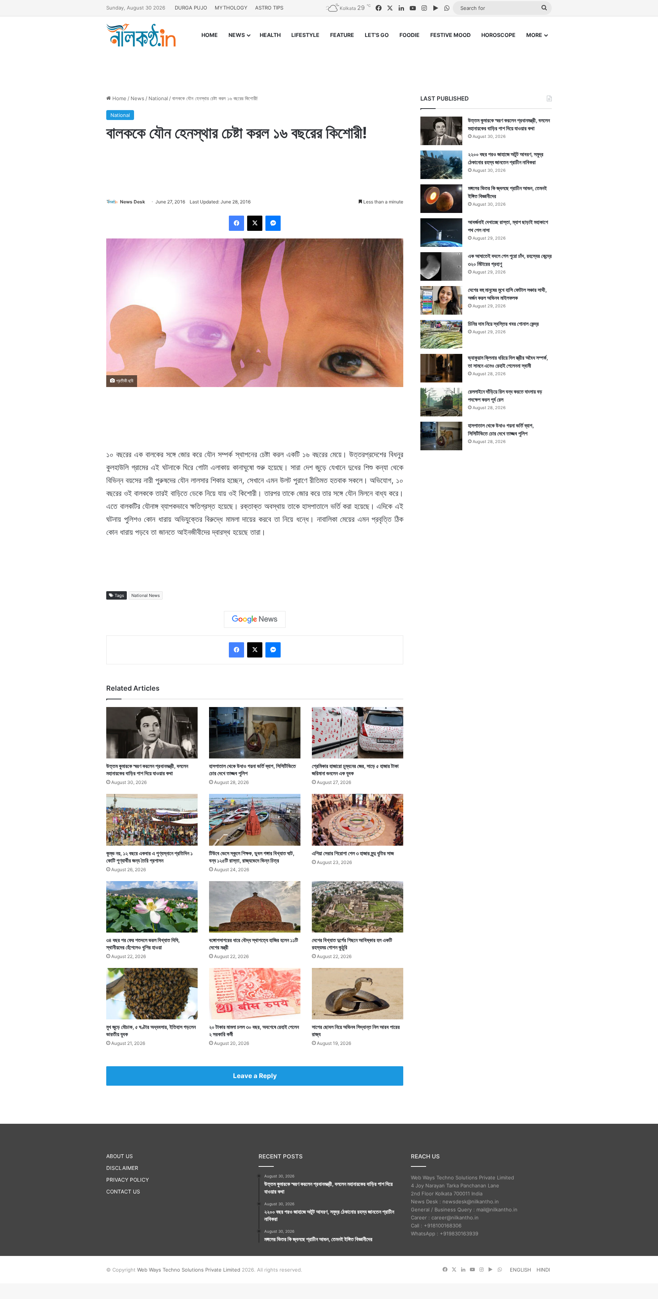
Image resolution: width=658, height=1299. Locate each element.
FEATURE (342, 35)
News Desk (132, 202)
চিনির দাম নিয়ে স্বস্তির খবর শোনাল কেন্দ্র (503, 323)
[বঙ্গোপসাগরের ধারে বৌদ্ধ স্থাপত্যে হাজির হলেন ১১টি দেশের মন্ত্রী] (254, 907)
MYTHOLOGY (231, 8)
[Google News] (255, 619)
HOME (209, 35)
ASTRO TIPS (269, 8)
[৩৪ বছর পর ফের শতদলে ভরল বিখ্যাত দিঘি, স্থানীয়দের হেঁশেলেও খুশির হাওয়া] (152, 907)
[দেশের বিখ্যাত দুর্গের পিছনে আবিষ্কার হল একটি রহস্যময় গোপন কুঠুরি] (357, 907)
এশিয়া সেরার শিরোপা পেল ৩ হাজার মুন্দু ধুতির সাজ (353, 853)
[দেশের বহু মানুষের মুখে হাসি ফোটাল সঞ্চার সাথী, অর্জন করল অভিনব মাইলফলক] (441, 300)
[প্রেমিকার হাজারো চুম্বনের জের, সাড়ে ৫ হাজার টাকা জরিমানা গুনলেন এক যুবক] (357, 732)
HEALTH (270, 35)
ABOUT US (119, 1156)
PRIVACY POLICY (127, 1180)
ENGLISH (520, 1270)
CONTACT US (123, 1192)
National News (145, 595)
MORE (534, 35)
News (137, 98)
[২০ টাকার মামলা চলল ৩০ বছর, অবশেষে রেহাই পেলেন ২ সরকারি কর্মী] (254, 993)
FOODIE (409, 35)
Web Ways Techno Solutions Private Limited (188, 1270)
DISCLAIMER (122, 1168)
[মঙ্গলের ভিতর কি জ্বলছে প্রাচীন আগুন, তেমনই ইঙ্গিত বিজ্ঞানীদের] (441, 198)
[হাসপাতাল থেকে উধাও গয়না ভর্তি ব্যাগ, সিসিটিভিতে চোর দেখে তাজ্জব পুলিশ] (254, 732)
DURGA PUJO (191, 8)
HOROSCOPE (498, 35)
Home (118, 98)
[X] (254, 223)
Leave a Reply (255, 1076)
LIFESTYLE (305, 35)
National (158, 98)
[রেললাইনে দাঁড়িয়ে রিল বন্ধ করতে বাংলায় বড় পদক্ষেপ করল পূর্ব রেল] (441, 402)
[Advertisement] (329, 63)
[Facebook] (236, 223)
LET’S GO (377, 35)
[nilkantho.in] (141, 35)
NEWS (236, 35)
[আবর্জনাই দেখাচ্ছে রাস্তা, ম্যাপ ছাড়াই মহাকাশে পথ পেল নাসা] (441, 232)
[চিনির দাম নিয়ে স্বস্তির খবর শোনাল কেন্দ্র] (441, 334)
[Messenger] (273, 223)
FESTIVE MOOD (450, 35)
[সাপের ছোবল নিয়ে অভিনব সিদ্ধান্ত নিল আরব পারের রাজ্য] (357, 993)
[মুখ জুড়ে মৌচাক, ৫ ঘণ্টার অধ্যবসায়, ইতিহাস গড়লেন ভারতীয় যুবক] (152, 993)
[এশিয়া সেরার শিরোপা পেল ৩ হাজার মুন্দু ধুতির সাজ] (357, 819)
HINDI (543, 1270)
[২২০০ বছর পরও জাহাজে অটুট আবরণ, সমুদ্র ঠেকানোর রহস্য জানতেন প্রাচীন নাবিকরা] (441, 164)
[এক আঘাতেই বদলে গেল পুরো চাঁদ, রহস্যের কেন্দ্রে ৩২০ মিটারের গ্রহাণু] (441, 266)
